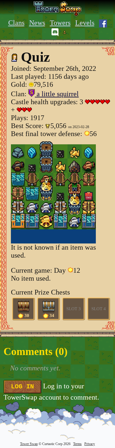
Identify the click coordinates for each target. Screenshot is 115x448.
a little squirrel (57, 94)
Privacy (89, 444)
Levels (84, 23)
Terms (77, 444)
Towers (60, 23)
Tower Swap (29, 444)
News (37, 23)
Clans (16, 23)
